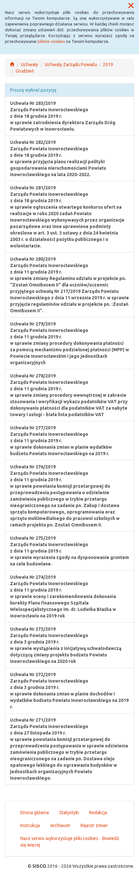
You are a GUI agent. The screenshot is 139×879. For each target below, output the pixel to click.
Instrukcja (30, 825)
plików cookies (51, 41)
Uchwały (29, 64)
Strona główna (34, 812)
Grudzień (25, 71)
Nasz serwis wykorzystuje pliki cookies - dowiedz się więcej (69, 841)
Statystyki (69, 812)
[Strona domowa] (12, 64)
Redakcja (98, 812)
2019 (108, 64)
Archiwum (60, 825)
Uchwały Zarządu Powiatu (71, 64)
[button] (131, 5)
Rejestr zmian (94, 825)
